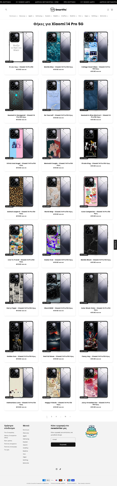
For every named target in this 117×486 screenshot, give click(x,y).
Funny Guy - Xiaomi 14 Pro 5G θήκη (96, 356)
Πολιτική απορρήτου (10, 444)
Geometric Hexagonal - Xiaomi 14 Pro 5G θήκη (21, 116)
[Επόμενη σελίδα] (70, 417)
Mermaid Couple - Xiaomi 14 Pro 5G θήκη (58, 164)
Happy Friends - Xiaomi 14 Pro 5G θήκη (58, 404)
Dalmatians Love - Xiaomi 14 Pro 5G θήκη (21, 404)
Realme (25, 451)
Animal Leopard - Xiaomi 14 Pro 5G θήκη (21, 213)
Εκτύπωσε (26, 430)
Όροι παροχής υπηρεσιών (84, 483)
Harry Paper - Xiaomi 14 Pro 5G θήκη (21, 308)
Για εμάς (6, 450)
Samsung (26, 439)
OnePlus (25, 448)
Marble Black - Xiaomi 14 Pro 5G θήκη (96, 260)
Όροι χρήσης (8, 441)
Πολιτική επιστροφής (10, 447)
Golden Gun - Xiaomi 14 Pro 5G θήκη (21, 356)
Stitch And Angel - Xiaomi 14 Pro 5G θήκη (21, 164)
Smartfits (33, 483)
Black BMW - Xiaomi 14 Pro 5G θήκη (58, 308)
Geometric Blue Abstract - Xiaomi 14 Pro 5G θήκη (96, 116)
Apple (25, 436)
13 (65, 416)
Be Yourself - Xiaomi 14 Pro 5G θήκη (58, 115)
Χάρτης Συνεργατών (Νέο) (10, 437)
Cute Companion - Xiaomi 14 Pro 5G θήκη (95, 213)
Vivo (24, 454)
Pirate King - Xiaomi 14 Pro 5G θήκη (96, 163)
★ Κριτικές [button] (115, 244)
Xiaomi (25, 445)
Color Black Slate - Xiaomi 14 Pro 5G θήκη (95, 309)
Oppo (25, 457)
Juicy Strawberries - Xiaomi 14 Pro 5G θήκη (96, 404)
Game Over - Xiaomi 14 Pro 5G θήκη (58, 260)
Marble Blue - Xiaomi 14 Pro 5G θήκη (58, 67)
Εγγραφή (63, 445)
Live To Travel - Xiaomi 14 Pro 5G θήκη (21, 261)
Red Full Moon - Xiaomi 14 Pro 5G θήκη (58, 356)
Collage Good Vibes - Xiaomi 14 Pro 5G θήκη (95, 68)
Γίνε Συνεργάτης (9, 432)
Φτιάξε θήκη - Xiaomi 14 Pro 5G (21, 67)
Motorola (26, 463)
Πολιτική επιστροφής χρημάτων (58, 483)
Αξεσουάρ (26, 433)
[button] (6, 9)
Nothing (25, 460)
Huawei (25, 442)
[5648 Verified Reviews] (91, 438)
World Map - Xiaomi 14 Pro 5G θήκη (58, 212)
